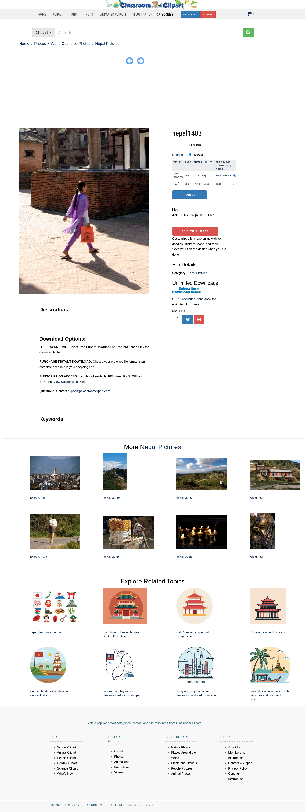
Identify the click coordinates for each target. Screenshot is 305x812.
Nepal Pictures (107, 43)
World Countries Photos (70, 43)
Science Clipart (67, 768)
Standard (198, 155)
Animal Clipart (66, 752)
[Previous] (129, 60)
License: (178, 154)
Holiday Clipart (67, 763)
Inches (208, 162)
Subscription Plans (191, 299)
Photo (88, 14)
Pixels (198, 162)
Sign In (208, 14)
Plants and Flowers (184, 763)
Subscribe (190, 14)
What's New (65, 773)
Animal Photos (181, 773)
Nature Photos (181, 747)
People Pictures (182, 768)
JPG (187, 175)
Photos (40, 43)
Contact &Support (240, 763)
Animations (121, 762)
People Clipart (66, 758)
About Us (234, 747)
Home (42, 14)
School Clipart (66, 747)
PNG (74, 14)
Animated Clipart (113, 14)
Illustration (142, 14)
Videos (118, 772)
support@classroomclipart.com (89, 391)
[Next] (140, 60)
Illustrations (121, 767)
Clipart (58, 14)
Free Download (178, 175)
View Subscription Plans (70, 381)
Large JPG (176, 184)
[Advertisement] (152, 97)
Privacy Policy (238, 768)
